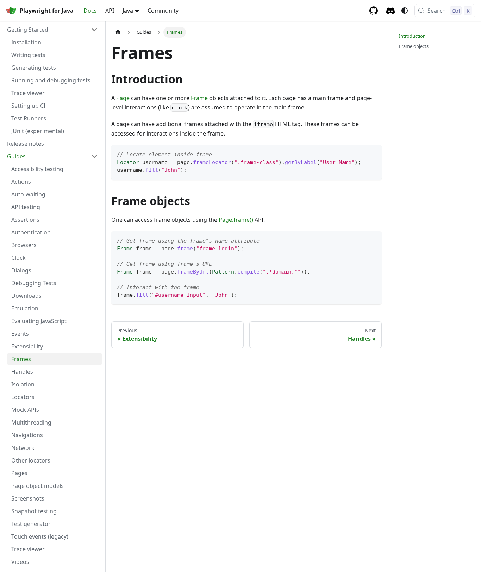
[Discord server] (390, 10)
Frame (199, 98)
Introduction (412, 36)
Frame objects (414, 46)
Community (163, 10)
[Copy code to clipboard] (373, 153)
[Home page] (118, 32)
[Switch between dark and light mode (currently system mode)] (404, 10)
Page (123, 98)
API (109, 10)
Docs (90, 10)
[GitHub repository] (373, 10)
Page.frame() (236, 220)
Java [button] (128, 10)
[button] (52, 29)
